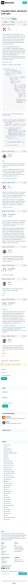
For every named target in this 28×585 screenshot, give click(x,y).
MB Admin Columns (8, 451)
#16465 (24, 211)
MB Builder (6, 457)
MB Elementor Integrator (9, 471)
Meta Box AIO (7, 519)
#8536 (24, 24)
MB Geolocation (7, 479)
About (2, 545)
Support (2, 17)
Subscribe (23, 573)
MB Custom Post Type (9, 465)
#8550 (24, 182)
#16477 (24, 246)
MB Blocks (6, 455)
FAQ (2, 549)
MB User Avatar (7, 509)
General (5, 447)
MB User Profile (7, 513)
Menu (24, 2)
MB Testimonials (7, 501)
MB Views (6, 515)
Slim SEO (3, 559)
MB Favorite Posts (8, 475)
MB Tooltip (6, 507)
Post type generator (18, 548)
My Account (3, 546)
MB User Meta (7, 511)
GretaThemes (4, 561)
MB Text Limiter (7, 503)
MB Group (7, 17)
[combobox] (14, 434)
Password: (3, 372)
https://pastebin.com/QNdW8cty (9, 178)
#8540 (24, 151)
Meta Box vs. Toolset (19, 561)
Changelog (3, 551)
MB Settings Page (8, 491)
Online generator (18, 546)
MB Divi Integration (8, 469)
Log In (4, 378)
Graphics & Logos (5, 554)
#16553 (24, 279)
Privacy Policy (15, 581)
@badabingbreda (6, 288)
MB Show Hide (7, 493)
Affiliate (2, 548)
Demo (15, 545)
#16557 (24, 336)
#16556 (24, 299)
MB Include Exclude (8, 483)
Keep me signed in (6, 375)
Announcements (7, 444)
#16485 (24, 265)
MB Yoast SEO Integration (9, 517)
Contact (3, 553)
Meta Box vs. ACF (18, 559)
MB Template (7, 497)
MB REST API (7, 487)
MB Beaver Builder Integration (10, 453)
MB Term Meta (7, 499)
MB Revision (6, 489)
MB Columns (6, 459)
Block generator (18, 551)
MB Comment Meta (8, 461)
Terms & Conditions (22, 581)
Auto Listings (4, 562)
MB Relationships (7, 485)
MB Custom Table (8, 467)
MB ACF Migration (8, 449)
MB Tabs (6, 495)
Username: (3, 369)
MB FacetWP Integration (9, 473)
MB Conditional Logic (8, 463)
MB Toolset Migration (8, 505)
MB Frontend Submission (9, 477)
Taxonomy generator (19, 549)
